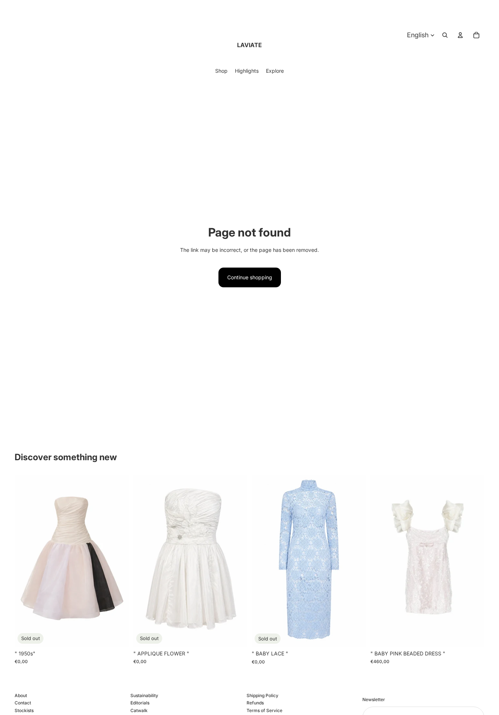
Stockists (24, 710)
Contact (23, 703)
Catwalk (139, 710)
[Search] (445, 35)
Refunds (255, 703)
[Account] (460, 35)
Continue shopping (249, 277)
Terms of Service (264, 710)
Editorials (139, 703)
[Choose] (473, 635)
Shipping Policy (262, 695)
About (21, 695)
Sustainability (144, 695)
